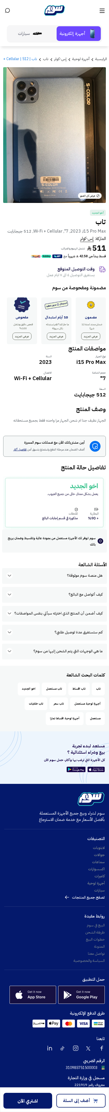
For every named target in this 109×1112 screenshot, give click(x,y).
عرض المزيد (91, 336)
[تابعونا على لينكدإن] (50, 1048)
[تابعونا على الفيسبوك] (101, 1048)
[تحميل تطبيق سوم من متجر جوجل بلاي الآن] (76, 769)
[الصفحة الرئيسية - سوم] (54, 10)
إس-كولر (87, 238)
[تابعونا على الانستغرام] (75, 1048)
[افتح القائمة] (101, 10)
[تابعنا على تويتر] (88, 1048)
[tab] (79, 33)
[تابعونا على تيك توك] (62, 1048)
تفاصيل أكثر (19, 450)
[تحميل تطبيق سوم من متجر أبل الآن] (96, 769)
